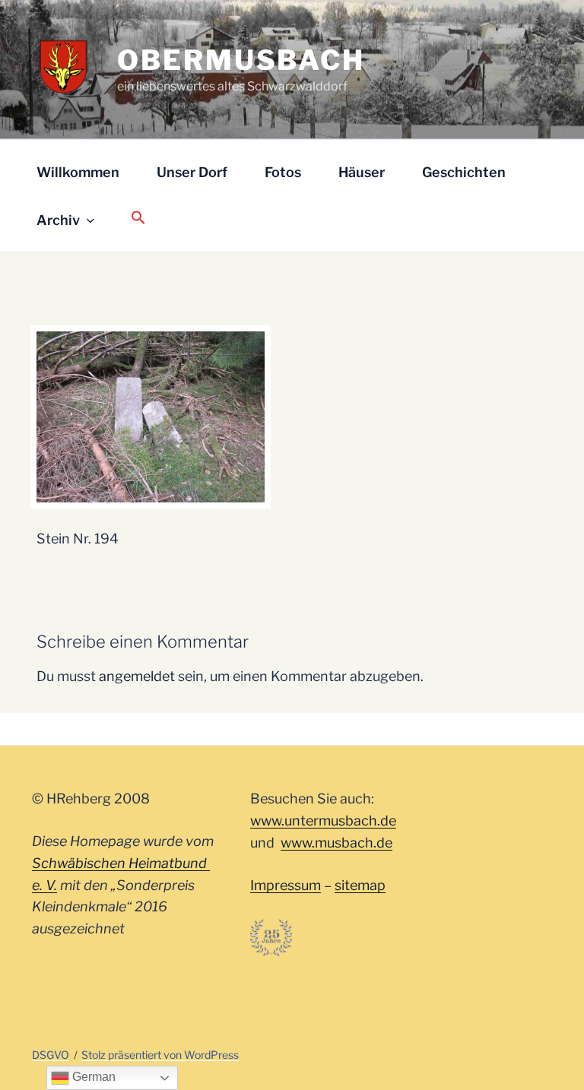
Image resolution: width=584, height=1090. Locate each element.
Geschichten (464, 172)
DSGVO (50, 1054)
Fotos (283, 172)
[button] (138, 218)
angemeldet (137, 676)
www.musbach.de (336, 843)
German (92, 1076)
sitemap (360, 885)
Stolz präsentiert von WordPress (160, 1054)
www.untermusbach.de (323, 821)
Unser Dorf (192, 172)
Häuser (361, 172)
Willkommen (77, 172)
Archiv (58, 220)
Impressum (285, 885)
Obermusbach (241, 60)
